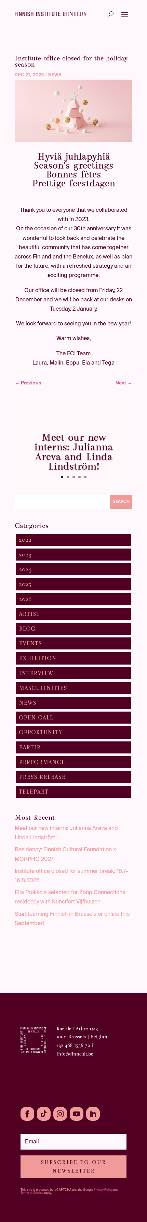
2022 (25, 540)
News (55, 75)
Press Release (42, 777)
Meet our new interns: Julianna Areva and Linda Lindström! (73, 451)
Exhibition (37, 658)
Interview (36, 673)
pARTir (30, 747)
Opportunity (40, 732)
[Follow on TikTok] (44, 1114)
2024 (25, 569)
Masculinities (43, 688)
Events (30, 643)
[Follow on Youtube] (76, 1114)
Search (121, 502)
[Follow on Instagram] (60, 1114)
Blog (27, 628)
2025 (25, 584)
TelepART (33, 791)
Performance (42, 762)
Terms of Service (32, 1193)
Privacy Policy (103, 1189)
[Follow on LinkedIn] (93, 1114)
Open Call (36, 717)
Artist (29, 614)
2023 (25, 554)
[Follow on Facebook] (27, 1114)
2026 (25, 599)
